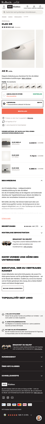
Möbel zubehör (18, 16)
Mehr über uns (38, 385)
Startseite (4, 16)
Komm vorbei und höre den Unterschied (20, 258)
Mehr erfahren (26, 78)
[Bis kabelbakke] (4, 86)
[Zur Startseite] (13, 6)
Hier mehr (40, 2)
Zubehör (10, 16)
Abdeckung (5, 21)
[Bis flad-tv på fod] (21, 86)
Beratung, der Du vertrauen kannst (21, 269)
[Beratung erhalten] (39, 418)
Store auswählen (11, 96)
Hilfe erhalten (27, 247)
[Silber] (10, 86)
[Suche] (4, 12)
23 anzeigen (17, 27)
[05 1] (18, 49)
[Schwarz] (27, 86)
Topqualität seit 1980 (17, 283)
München (30, 118)
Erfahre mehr (6, 218)
